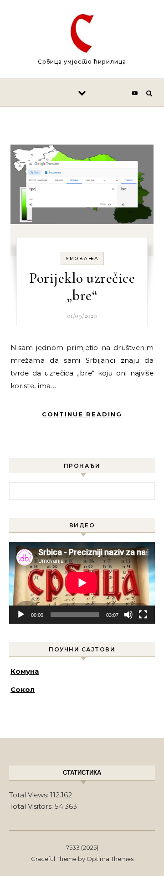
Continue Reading (82, 414)
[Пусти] (21, 614)
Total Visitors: (32, 806)
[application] (82, 583)
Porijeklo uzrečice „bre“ (82, 286)
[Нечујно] (128, 614)
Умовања (82, 258)
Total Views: (29, 795)
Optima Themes (110, 858)
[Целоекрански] (143, 614)
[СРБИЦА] (82, 35)
